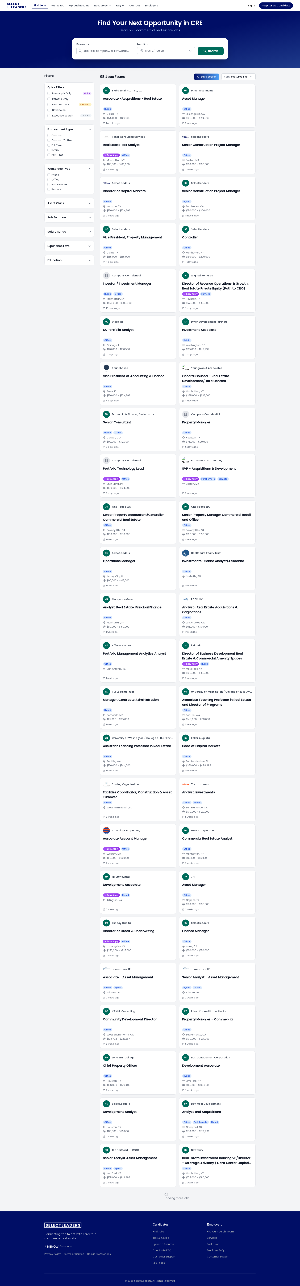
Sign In (252, 5)
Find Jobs (40, 5)
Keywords (82, 44)
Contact (134, 5)
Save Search (208, 76)
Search (213, 51)
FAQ (118, 5)
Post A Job (57, 5)
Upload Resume (79, 5)
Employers (151, 5)
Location (142, 44)
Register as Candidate (276, 5)
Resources (101, 5)
